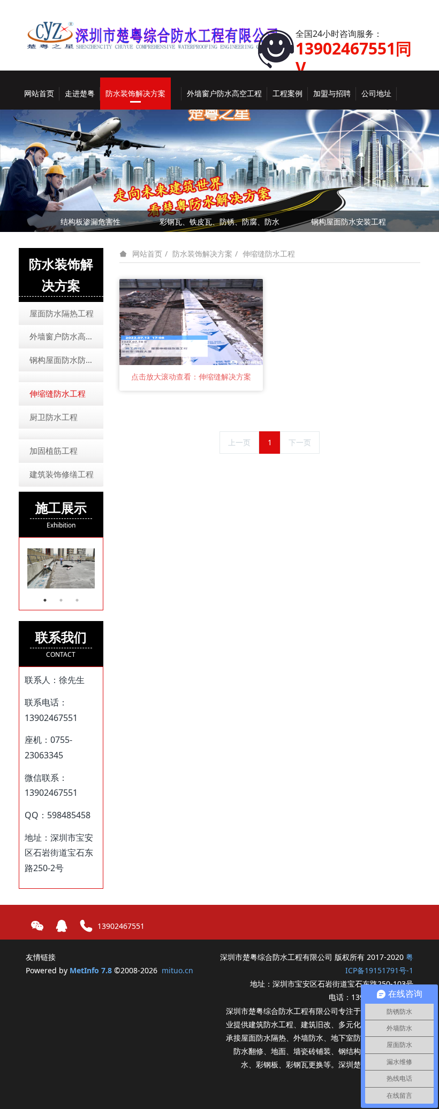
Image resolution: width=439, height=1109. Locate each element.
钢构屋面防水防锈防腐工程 (66, 359)
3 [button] (77, 600)
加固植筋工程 (53, 450)
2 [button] (61, 600)
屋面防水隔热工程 (61, 313)
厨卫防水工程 (53, 417)
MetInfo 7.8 (91, 970)
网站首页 (39, 93)
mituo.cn (177, 970)
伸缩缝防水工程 (269, 254)
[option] (61, 568)
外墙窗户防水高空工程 (66, 336)
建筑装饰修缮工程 (61, 474)
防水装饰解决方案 (202, 254)
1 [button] (45, 600)
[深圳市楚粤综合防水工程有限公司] (160, 26)
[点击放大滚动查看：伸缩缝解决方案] (191, 321)
